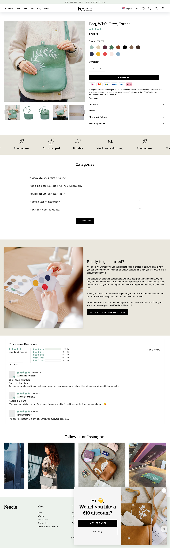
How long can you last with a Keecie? (47, 194)
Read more (93, 98)
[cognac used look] (118, 47)
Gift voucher (43, 523)
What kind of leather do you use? (44, 210)
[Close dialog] (164, 490)
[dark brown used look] (138, 47)
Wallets (41, 516)
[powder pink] (112, 54)
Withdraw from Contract (48, 527)
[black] (125, 47)
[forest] (112, 47)
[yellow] (98, 54)
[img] (23, 372)
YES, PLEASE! (98, 523)
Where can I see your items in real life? (47, 178)
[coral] (105, 54)
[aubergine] (105, 47)
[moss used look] (131, 47)
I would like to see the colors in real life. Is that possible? (55, 186)
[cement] (98, 47)
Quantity (94, 62)
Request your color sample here (108, 312)
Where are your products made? (44, 202)
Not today (97, 531)
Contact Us (85, 220)
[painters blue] (118, 54)
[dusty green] (92, 47)
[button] (149, 8)
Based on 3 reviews (18, 352)
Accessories (43, 519)
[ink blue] (92, 54)
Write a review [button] (153, 350)
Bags (40, 512)
